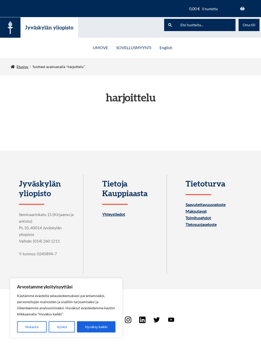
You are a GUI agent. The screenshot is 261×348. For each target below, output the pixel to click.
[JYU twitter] (156, 319)
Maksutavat (196, 211)
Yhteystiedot (113, 214)
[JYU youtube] (171, 319)
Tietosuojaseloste (201, 224)
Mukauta (31, 327)
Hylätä (62, 327)
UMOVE (100, 47)
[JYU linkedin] (142, 319)
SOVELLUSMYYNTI (133, 47)
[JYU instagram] (128, 319)
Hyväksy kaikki (96, 327)
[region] (66, 308)
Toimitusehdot (198, 218)
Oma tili (249, 25)
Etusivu (22, 66)
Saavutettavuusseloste (206, 204)
